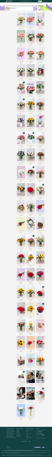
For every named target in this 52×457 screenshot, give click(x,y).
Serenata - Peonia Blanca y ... (40, 264)
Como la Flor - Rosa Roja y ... (40, 400)
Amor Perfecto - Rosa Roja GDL (40, 162)
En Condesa (17, 432)
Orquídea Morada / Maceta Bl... (40, 128)
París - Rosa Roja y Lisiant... (40, 281)
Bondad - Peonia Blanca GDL (31, 77)
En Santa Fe (17, 431)
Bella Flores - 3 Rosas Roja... (30, 417)
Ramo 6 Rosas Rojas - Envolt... (21, 281)
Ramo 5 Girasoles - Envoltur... (21, 349)
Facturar (27, 431)
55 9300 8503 (40, 431)
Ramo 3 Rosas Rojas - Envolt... (21, 230)
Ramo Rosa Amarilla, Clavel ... (40, 332)
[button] (16, 3)
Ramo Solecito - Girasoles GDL (31, 264)
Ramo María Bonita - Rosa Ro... (40, 77)
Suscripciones (28, 436)
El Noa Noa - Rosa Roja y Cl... (40, 111)
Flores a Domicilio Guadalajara (10, 431)
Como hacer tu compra (29, 437)
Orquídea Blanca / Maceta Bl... (40, 26)
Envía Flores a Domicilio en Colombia (11, 437)
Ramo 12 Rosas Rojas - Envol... (40, 213)
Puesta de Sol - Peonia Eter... (30, 179)
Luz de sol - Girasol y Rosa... (30, 128)
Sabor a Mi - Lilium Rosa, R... (21, 94)
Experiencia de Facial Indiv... (21, 400)
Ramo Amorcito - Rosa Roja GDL (40, 230)
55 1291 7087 (41, 433)
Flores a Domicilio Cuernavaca (10, 436)
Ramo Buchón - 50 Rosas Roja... (30, 282)
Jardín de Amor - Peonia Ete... (21, 128)
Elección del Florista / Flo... (30, 94)
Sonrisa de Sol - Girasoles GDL (31, 111)
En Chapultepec (18, 436)
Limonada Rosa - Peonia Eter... (21, 111)
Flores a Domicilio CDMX (10, 432)
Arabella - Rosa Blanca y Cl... (30, 213)
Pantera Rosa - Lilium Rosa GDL (21, 43)
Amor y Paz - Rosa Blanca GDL (21, 417)
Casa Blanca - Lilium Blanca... (21, 179)
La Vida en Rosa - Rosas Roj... (21, 264)
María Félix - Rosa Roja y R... (21, 332)
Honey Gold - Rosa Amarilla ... (21, 26)
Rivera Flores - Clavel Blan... (21, 77)
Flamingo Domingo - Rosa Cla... (40, 179)
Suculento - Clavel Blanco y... (31, 43)
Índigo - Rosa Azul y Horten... (40, 94)
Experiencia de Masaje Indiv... (31, 400)
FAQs (26, 432)
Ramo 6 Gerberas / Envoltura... (31, 26)
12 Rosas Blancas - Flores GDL (31, 230)
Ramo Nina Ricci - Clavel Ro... (21, 213)
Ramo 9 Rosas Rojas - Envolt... (31, 349)
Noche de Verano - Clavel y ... (40, 43)
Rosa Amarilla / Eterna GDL (30, 332)
